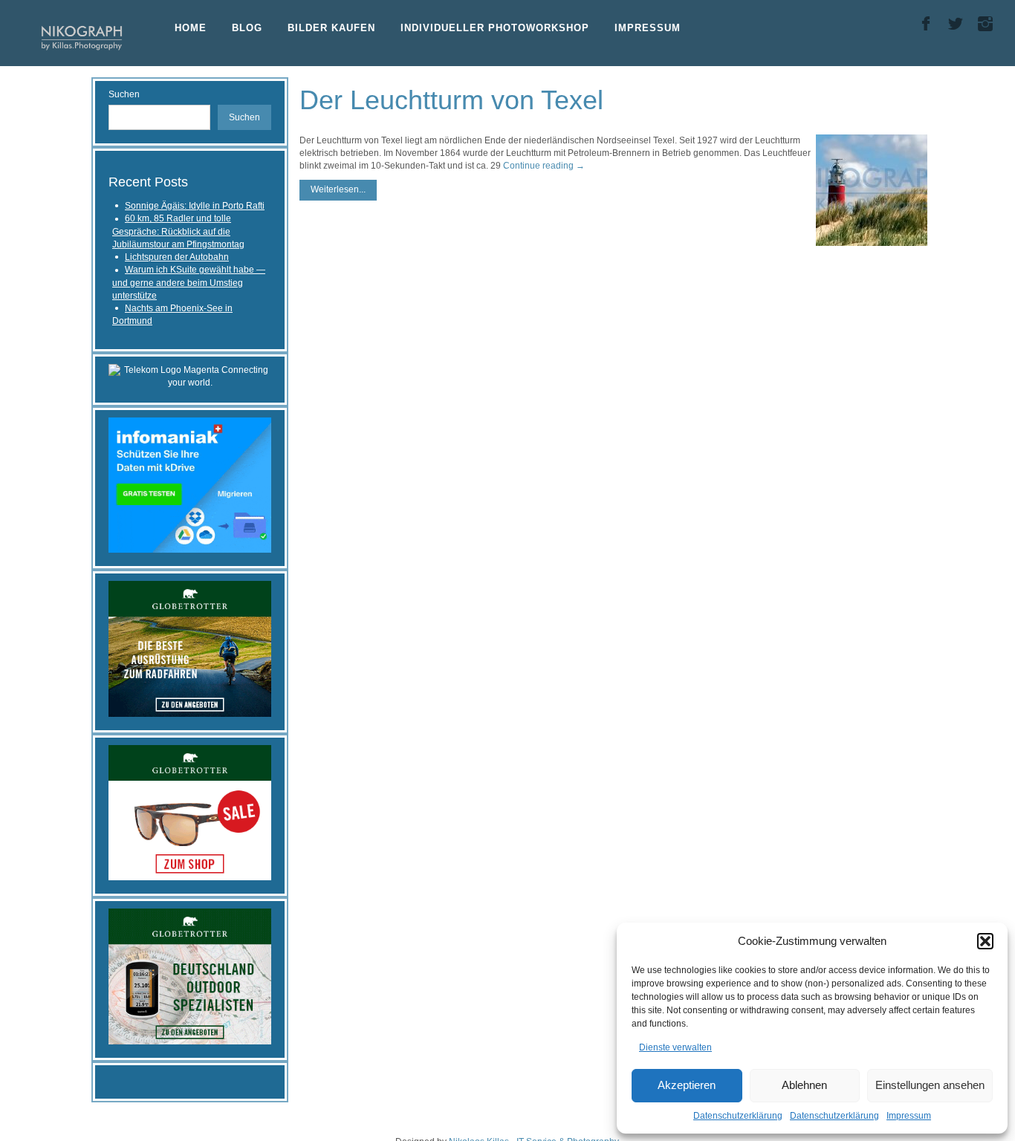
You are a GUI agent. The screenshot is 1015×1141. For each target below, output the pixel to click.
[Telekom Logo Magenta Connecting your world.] (189, 376)
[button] (985, 941)
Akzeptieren (687, 1085)
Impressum (908, 1116)
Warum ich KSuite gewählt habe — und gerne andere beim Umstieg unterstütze (188, 282)
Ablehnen (804, 1085)
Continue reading (544, 165)
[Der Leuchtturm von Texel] (871, 190)
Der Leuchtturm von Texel (451, 100)
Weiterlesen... (338, 189)
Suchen (124, 94)
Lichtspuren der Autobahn (177, 257)
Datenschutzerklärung (737, 1116)
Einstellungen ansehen (930, 1085)
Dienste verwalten (675, 1047)
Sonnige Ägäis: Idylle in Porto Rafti (195, 206)
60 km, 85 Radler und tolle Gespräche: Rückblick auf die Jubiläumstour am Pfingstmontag (178, 231)
